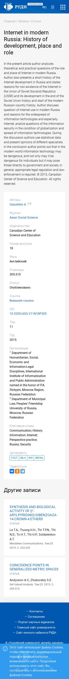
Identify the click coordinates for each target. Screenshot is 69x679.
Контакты (36, 611)
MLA (23, 457)
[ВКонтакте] (12, 471)
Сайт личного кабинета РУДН (36, 632)
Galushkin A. (18, 204)
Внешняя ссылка (22, 300)
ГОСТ (14, 457)
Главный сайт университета (36, 627)
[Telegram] (22, 471)
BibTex (39, 457)
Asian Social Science (24, 217)
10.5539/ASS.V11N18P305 (28, 313)
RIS (31, 457)
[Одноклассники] (17, 471)
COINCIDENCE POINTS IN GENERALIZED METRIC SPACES (34, 567)
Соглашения (36, 616)
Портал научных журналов (36, 622)
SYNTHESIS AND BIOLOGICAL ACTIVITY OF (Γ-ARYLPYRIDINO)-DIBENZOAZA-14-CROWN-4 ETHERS (33, 513)
